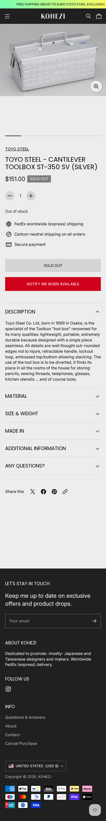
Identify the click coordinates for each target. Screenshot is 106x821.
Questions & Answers (25, 717)
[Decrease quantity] (9, 195)
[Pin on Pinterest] (54, 491)
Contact (12, 734)
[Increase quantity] (31, 195)
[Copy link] (65, 491)
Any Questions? (25, 465)
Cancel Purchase (21, 743)
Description (20, 311)
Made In (14, 431)
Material (16, 396)
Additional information (35, 448)
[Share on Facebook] (43, 491)
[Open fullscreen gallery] (96, 86)
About (10, 726)
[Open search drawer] (88, 16)
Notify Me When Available (53, 284)
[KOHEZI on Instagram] (8, 689)
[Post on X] (32, 491)
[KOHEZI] (53, 16)
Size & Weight (21, 413)
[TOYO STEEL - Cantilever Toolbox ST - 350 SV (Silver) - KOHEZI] (53, 60)
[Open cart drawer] (99, 16)
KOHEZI (44, 777)
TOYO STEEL (17, 149)
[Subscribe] (94, 621)
